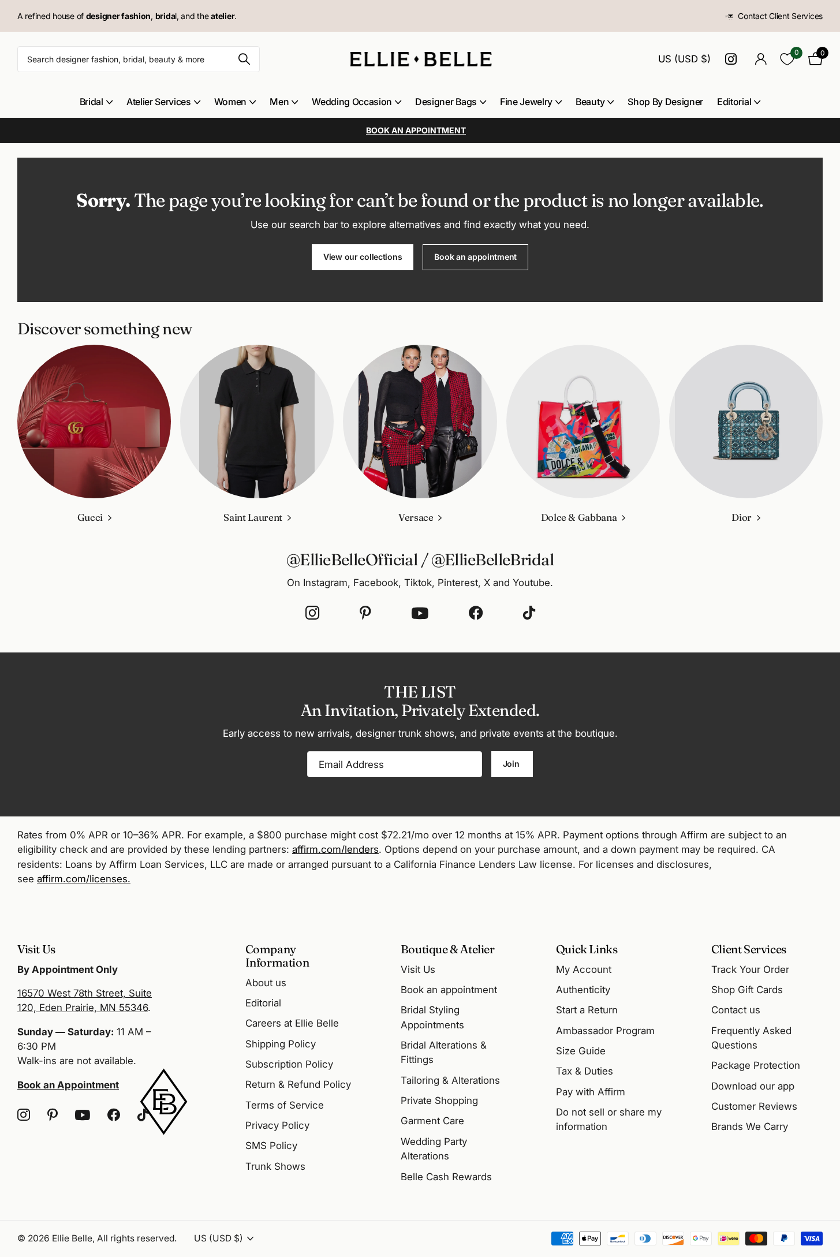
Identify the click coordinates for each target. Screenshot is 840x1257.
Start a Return (587, 1010)
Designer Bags (446, 101)
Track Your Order (750, 969)
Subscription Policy (289, 1064)
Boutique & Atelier (448, 949)
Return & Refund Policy (298, 1084)
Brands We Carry (749, 1126)
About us (265, 983)
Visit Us (418, 969)
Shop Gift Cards (747, 989)
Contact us (735, 1010)
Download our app (752, 1086)
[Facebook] (476, 613)
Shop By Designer (665, 101)
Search (244, 59)
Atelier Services (158, 101)
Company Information (277, 955)
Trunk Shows (275, 1166)
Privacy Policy (277, 1125)
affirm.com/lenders (335, 849)
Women (230, 101)
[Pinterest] (365, 613)
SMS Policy (271, 1145)
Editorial (734, 101)
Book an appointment (475, 257)
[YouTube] (420, 613)
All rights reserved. (137, 1238)
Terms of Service (284, 1105)
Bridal (91, 101)
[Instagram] (312, 613)
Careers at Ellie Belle (292, 1023)
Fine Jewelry (526, 101)
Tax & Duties (584, 1071)
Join (512, 764)
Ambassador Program (605, 1030)
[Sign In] (761, 59)
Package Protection (755, 1065)
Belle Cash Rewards (446, 1177)
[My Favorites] (787, 59)
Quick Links (587, 949)
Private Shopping (439, 1100)
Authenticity (583, 989)
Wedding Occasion (352, 101)
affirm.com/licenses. (83, 879)
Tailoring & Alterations (450, 1080)
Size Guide (581, 1051)
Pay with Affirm (590, 1092)
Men (279, 101)
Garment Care (432, 1121)
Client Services (748, 949)
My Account (583, 969)
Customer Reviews (754, 1106)
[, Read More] (733, 59)
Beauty (590, 101)
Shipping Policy (280, 1044)
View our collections (362, 257)
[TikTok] (529, 613)
